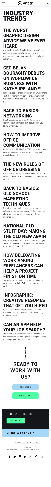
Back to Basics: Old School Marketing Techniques (21, 196)
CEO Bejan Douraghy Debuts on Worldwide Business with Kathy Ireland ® (24, 78)
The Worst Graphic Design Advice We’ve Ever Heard (24, 38)
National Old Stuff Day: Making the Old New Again (24, 231)
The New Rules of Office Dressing (23, 167)
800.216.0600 (19, 414)
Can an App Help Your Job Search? (24, 327)
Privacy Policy (18, 443)
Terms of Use (33, 443)
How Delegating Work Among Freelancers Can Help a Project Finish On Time (23, 265)
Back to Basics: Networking (21, 113)
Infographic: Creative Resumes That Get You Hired (25, 300)
